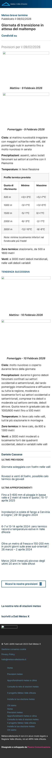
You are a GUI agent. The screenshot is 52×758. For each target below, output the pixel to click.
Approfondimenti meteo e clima (22, 680)
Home (10, 668)
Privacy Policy (8, 654)
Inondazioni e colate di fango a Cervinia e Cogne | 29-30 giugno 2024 (25, 513)
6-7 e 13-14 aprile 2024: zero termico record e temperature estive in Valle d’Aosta (24, 529)
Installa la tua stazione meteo (21, 699)
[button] (20, 35)
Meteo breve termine (14, 15)
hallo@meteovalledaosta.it (13, 659)
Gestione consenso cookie (13, 649)
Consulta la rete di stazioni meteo (23, 686)
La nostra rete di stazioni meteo (21, 606)
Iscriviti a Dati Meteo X (15, 616)
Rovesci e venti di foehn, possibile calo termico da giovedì (25, 478)
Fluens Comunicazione (38, 747)
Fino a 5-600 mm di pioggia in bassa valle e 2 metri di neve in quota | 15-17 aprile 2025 (24, 497)
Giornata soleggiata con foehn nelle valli (25, 466)
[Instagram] (39, 629)
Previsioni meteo (15, 674)
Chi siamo (11, 705)
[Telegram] (47, 629)
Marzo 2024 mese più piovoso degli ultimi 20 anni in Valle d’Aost (23, 562)
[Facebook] (31, 629)
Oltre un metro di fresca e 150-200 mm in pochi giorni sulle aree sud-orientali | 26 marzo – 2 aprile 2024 (25, 546)
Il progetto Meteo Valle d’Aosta (21, 693)
